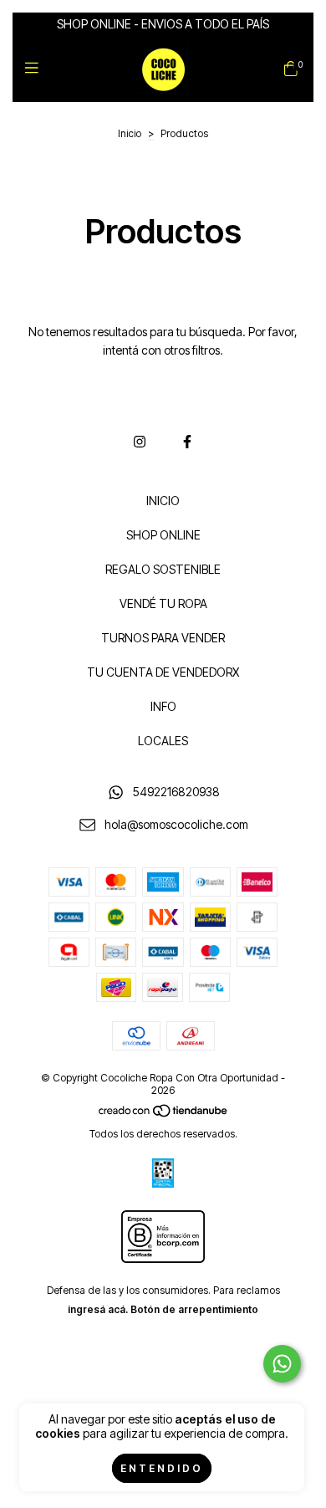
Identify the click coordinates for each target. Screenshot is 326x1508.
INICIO (163, 500)
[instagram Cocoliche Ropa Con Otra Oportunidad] (139, 442)
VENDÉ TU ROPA (163, 603)
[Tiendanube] (164, 1114)
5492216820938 (176, 792)
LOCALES (163, 741)
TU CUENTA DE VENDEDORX (163, 672)
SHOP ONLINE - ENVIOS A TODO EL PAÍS (163, 24)
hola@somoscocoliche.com (176, 824)
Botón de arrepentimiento (194, 1309)
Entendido (161, 1468)
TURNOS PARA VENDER (163, 638)
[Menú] (36, 68)
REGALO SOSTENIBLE (163, 569)
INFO (163, 706)
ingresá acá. (98, 1309)
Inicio (129, 133)
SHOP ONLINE (163, 535)
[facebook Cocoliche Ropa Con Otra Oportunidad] (187, 442)
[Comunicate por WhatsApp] (282, 1364)
